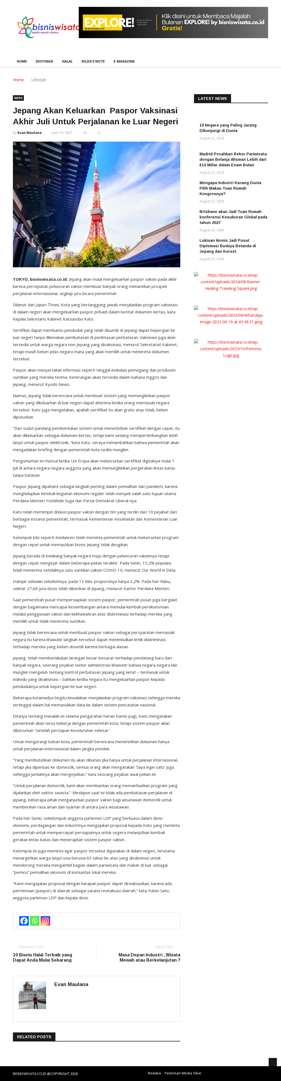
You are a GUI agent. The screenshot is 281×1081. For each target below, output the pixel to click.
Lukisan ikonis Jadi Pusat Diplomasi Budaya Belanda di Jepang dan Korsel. (227, 246)
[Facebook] (24, 921)
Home (22, 61)
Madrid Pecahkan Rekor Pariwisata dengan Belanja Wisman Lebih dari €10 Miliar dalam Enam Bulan (233, 159)
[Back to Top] (273, 1062)
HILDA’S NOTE (93, 61)
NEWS (18, 98)
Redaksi (154, 1073)
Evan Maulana (30, 132)
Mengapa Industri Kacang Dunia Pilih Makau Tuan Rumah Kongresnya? (230, 188)
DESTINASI (44, 61)
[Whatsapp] (35, 921)
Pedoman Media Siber (183, 1073)
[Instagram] (45, 921)
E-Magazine (124, 61)
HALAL (67, 61)
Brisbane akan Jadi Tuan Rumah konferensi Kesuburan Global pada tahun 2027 (233, 217)
